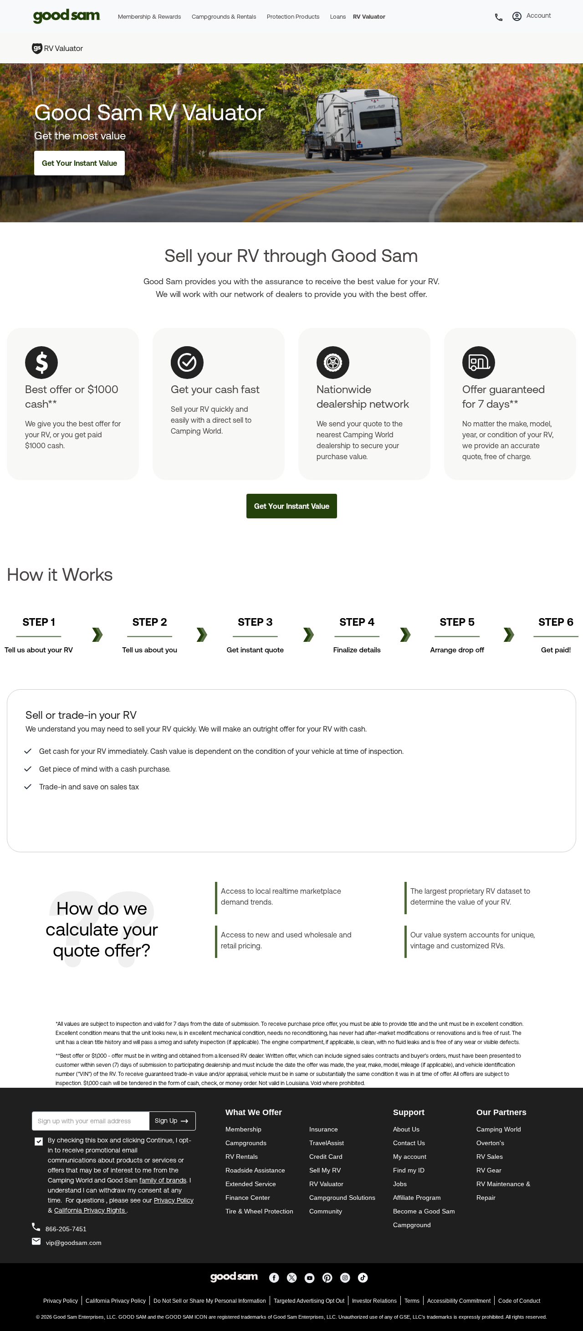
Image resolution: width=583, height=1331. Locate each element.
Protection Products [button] (293, 16)
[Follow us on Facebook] (276, 1277)
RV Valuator (369, 16)
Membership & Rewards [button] (149, 16)
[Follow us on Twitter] (294, 1277)
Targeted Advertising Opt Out (309, 1301)
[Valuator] (62, 47)
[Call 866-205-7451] (500, 23)
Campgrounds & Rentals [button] (224, 16)
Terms (411, 1301)
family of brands (162, 1180)
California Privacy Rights (90, 1210)
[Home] (68, 24)
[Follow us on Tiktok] (365, 1277)
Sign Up (167, 1120)
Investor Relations (374, 1301)
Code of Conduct (519, 1301)
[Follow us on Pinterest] (329, 1277)
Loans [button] (338, 16)
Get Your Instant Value (79, 163)
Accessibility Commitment (459, 1301)
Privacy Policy (174, 1200)
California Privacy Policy (116, 1301)
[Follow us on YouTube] (311, 1277)
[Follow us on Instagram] (347, 1277)
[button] (517, 19)
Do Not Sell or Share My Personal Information (209, 1301)
